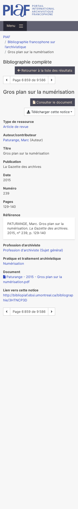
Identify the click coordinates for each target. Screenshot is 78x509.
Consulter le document (53, 102)
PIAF (6, 37)
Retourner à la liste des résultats (46, 70)
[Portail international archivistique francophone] (39, 10)
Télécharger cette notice (50, 112)
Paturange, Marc (16, 140)
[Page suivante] (51, 80)
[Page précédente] (6, 80)
